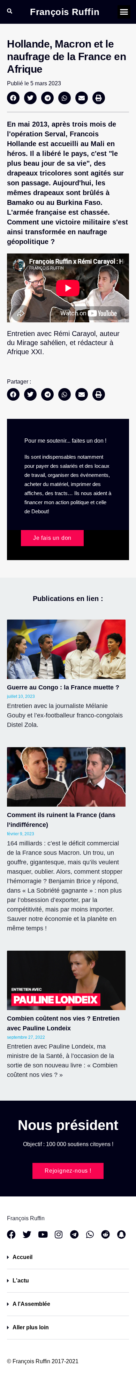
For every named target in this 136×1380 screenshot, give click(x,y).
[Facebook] (11, 1234)
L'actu (21, 1281)
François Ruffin (64, 12)
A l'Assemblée (31, 1304)
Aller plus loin (31, 1327)
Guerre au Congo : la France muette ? (63, 687)
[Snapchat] (121, 1234)
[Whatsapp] (89, 1234)
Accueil (22, 1257)
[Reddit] (105, 1234)
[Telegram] (74, 1234)
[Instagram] (58, 1234)
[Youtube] (42, 1234)
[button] (124, 12)
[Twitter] (27, 1234)
